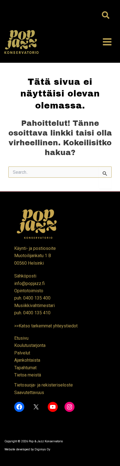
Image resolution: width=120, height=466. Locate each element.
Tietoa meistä (27, 375)
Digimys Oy (42, 449)
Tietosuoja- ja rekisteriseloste (43, 385)
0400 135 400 (37, 298)
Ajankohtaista (27, 360)
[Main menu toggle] (107, 41)
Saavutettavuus (29, 392)
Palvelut (22, 353)
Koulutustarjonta (29, 345)
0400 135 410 (37, 312)
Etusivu (21, 338)
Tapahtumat (25, 367)
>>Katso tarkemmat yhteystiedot (46, 326)
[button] (106, 15)
